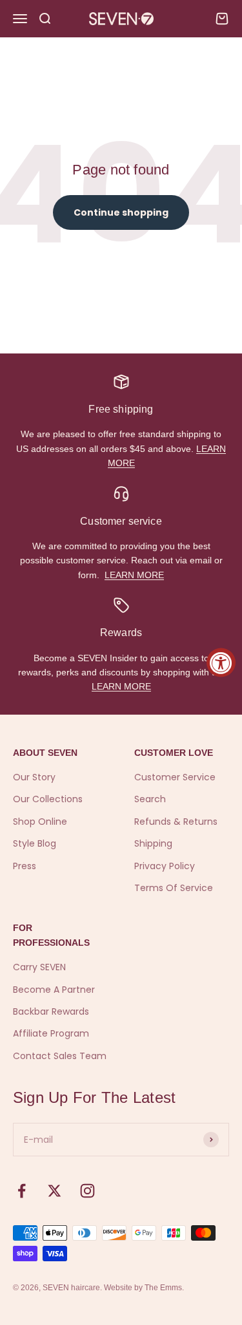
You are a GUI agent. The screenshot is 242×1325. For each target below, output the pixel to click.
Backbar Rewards (51, 1011)
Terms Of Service (173, 887)
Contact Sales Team (59, 1055)
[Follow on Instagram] (87, 1190)
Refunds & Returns (175, 821)
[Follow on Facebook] (21, 1190)
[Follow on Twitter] (54, 1190)
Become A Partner (54, 989)
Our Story (34, 777)
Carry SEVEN (39, 967)
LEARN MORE (134, 575)
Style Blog (34, 843)
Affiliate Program (51, 1033)
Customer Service (175, 777)
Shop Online (40, 821)
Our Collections (48, 799)
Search (150, 799)
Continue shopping (121, 212)
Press (24, 866)
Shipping (153, 843)
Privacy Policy (164, 866)
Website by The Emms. (144, 1287)
